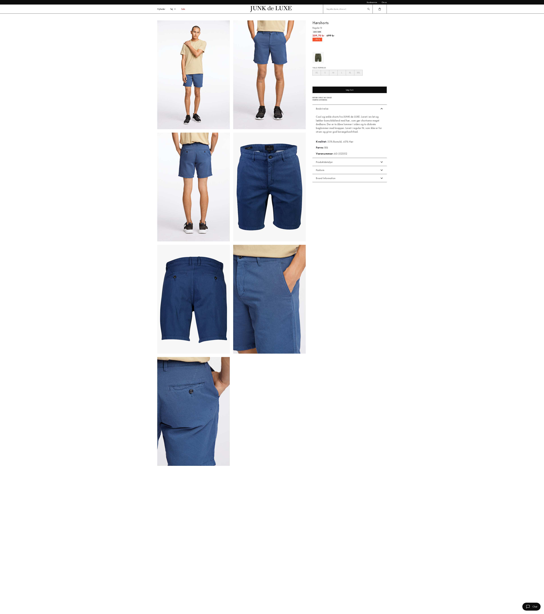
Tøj (171, 9)
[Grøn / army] (318, 57)
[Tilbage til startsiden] (271, 9)
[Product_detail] (269, 299)
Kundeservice (372, 2)
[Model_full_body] (193, 74)
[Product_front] (269, 187)
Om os (384, 2)
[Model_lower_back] (193, 187)
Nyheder (161, 9)
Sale (183, 9)
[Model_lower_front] (269, 74)
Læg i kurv (350, 90)
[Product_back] (193, 299)
